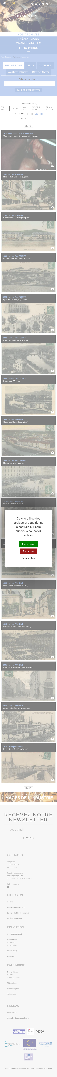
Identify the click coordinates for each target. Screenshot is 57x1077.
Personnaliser (28, 558)
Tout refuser (28, 551)
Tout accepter (28, 544)
